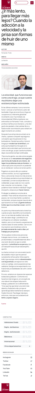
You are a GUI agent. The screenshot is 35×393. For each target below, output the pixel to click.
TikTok (5, 376)
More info (29, 346)
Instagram (7, 357)
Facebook (6, 365)
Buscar (17, 2)
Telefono (26, 322)
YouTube (6, 368)
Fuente (3, 304)
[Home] (6, 4)
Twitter (5, 361)
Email (29, 322)
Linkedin (6, 372)
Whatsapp (24, 322)
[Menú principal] (32, 2)
